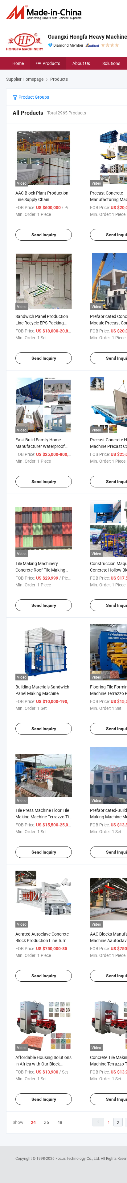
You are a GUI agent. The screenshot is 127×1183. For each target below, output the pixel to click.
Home (18, 63)
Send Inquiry (43, 234)
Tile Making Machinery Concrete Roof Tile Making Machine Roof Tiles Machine (42, 569)
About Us (81, 63)
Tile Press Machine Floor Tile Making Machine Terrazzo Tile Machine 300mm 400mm (43, 816)
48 (59, 1122)
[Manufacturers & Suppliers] (45, 12)
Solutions (111, 63)
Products (51, 63)
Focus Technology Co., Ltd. (78, 1158)
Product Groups (33, 97)
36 (46, 1122)
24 (33, 1122)
